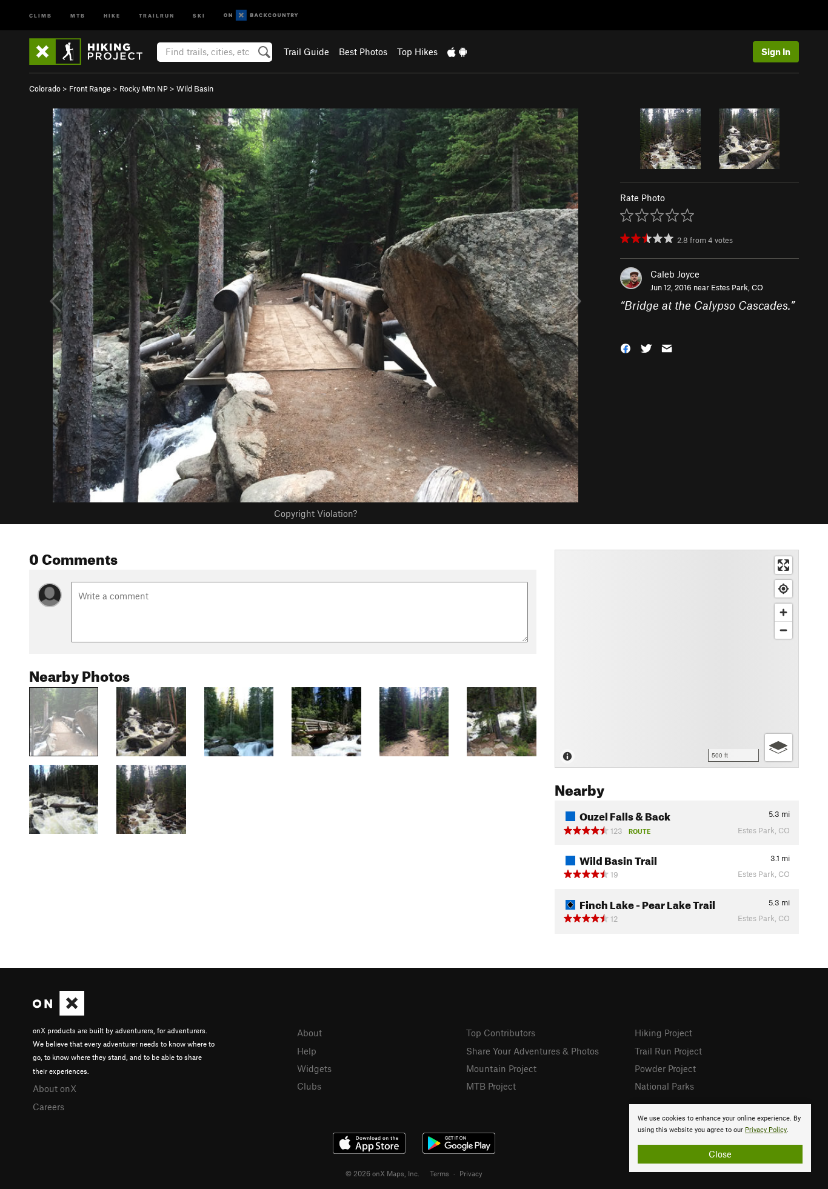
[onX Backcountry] (261, 15)
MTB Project (491, 1086)
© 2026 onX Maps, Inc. (382, 1173)
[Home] (92, 51)
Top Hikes (417, 51)
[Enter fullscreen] (783, 565)
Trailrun (157, 15)
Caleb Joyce (674, 273)
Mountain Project (501, 1068)
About (309, 1032)
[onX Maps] (58, 1012)
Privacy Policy (766, 1130)
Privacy (470, 1173)
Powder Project (665, 1068)
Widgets (314, 1068)
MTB (77, 15)
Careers (48, 1106)
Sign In (775, 51)
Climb (40, 15)
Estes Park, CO (737, 287)
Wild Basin (194, 88)
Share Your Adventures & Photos (532, 1050)
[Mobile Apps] (457, 51)
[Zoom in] (783, 612)
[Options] (778, 747)
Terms (439, 1173)
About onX (54, 1088)
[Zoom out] (783, 630)
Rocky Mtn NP (143, 88)
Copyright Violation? (315, 513)
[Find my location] (783, 589)
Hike (112, 15)
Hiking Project (663, 1032)
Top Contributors (500, 1032)
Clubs (309, 1086)
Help (306, 1050)
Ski (199, 15)
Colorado (45, 88)
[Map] (676, 658)
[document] (720, 1138)
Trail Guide (306, 51)
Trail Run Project (668, 1050)
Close (720, 1153)
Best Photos (363, 51)
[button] (625, 347)
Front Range (90, 88)
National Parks (664, 1086)
